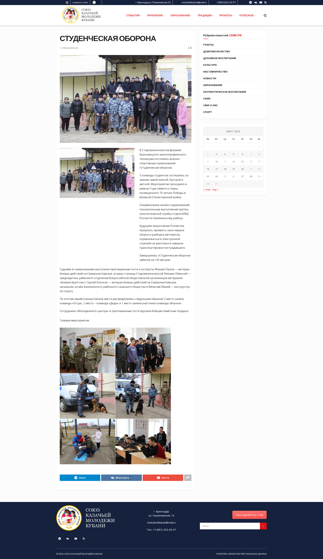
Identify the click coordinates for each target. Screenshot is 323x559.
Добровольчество (216, 51)
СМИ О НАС (210, 105)
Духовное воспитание (219, 58)
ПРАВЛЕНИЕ (155, 15)
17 (216, 168)
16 (208, 168)
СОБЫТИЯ (133, 15)
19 (233, 168)
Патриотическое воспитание (224, 91)
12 (233, 161)
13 (242, 161)
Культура (210, 64)
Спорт (207, 112)
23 (208, 176)
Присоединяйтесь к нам (249, 514)
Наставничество (215, 71)
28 (251, 176)
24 (216, 176)
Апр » (215, 189)
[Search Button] (263, 526)
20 (242, 168)
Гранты (208, 44)
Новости (209, 78)
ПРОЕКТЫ (225, 15)
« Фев (206, 189)
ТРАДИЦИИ (205, 15)
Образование (70, 47)
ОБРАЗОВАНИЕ (180, 15)
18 (225, 168)
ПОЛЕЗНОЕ (246, 15)
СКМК (207, 98)
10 (216, 161)
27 (242, 176)
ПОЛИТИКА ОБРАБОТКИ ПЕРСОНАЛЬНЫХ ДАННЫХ (241, 553)
